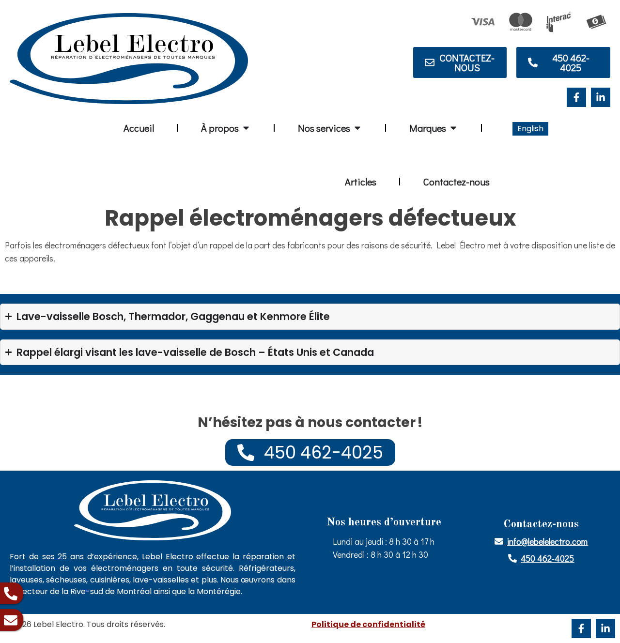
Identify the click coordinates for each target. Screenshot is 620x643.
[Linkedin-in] (600, 97)
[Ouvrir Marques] (453, 128)
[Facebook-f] (576, 97)
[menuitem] (530, 129)
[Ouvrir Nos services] (357, 128)
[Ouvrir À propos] (246, 128)
